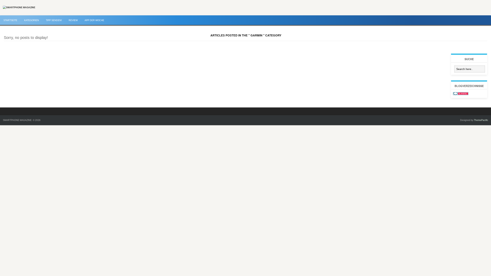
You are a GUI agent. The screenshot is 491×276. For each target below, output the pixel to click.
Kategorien (31, 20)
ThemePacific (481, 120)
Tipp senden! (54, 20)
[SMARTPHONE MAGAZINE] (19, 7)
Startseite (10, 20)
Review (73, 20)
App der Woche (94, 20)
